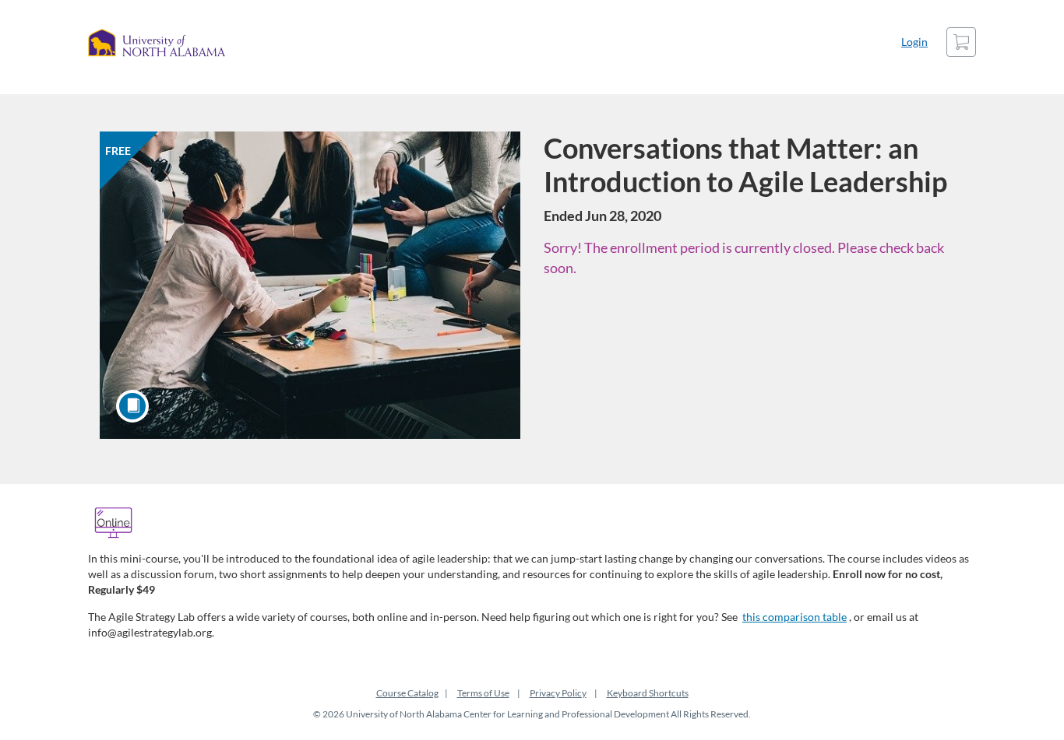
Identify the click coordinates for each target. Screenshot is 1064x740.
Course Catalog (407, 693)
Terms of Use (483, 693)
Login (914, 41)
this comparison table (794, 616)
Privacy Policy (558, 693)
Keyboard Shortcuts (648, 693)
